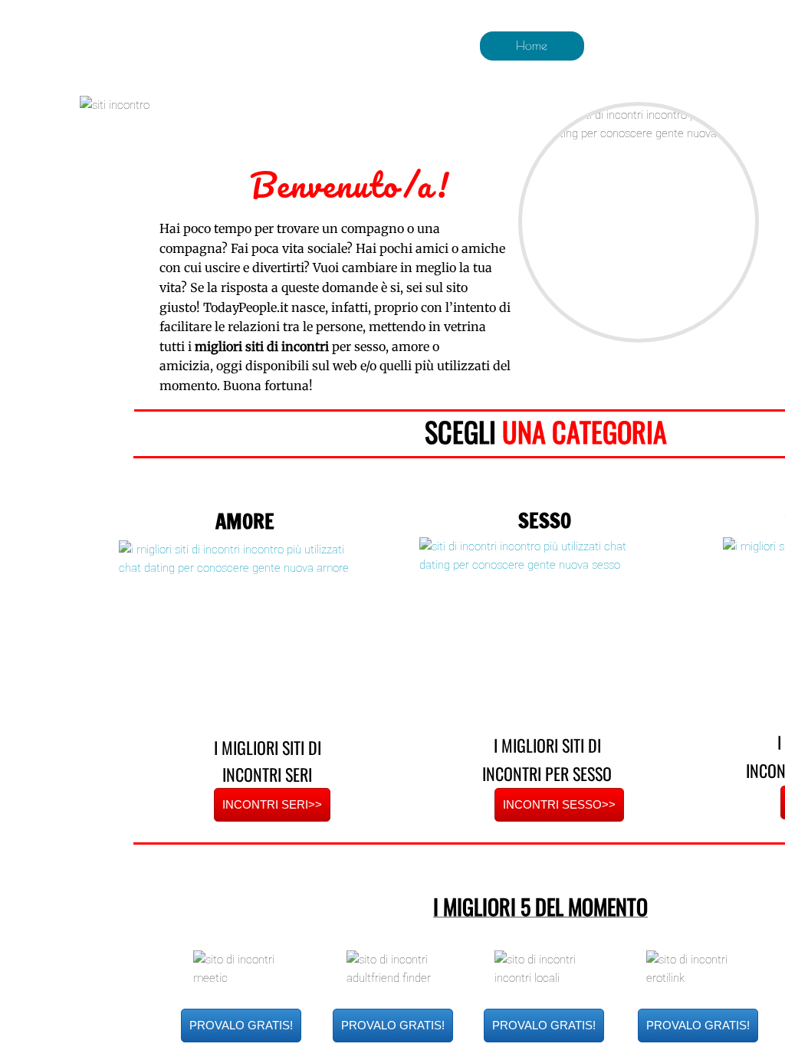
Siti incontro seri (641, 45)
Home (531, 45)
